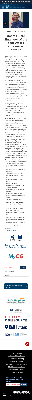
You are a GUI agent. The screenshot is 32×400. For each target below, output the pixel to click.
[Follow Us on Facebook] (14, 392)
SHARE (12, 240)
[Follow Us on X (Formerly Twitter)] (17, 392)
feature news (11, 245)
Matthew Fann (15, 247)
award (25, 247)
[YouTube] (20, 392)
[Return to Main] (27, 345)
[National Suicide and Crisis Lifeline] (16, 327)
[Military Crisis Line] (16, 311)
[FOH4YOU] (16, 334)
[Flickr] (29, 392)
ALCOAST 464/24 (11, 231)
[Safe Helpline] (16, 301)
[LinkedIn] (23, 392)
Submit (23, 384)
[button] (8, 3)
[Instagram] (26, 392)
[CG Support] (16, 319)
